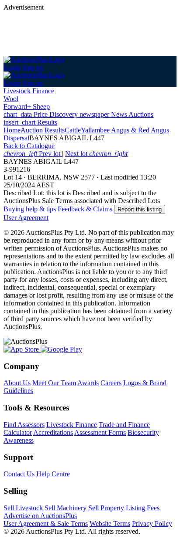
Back (29, 145)
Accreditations (53, 432)
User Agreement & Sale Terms (45, 523)
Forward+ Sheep (26, 106)
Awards (88, 382)
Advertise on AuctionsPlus (40, 515)
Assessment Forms (100, 432)
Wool (10, 98)
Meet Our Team (54, 382)
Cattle (73, 130)
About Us (17, 382)
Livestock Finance (28, 91)
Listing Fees (142, 508)
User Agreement (25, 217)
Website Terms (110, 523)
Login (11, 67)
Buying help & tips (30, 209)
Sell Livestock (23, 508)
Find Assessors (24, 424)
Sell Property (106, 508)
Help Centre (53, 474)
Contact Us (19, 474)
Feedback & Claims (86, 209)
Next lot (96, 153)
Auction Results (43, 130)
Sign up (32, 67)
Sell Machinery (66, 508)
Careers (110, 382)
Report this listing (140, 209)
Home (12, 130)
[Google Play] (61, 349)
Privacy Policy (152, 523)
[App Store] (22, 349)
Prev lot (32, 153)
